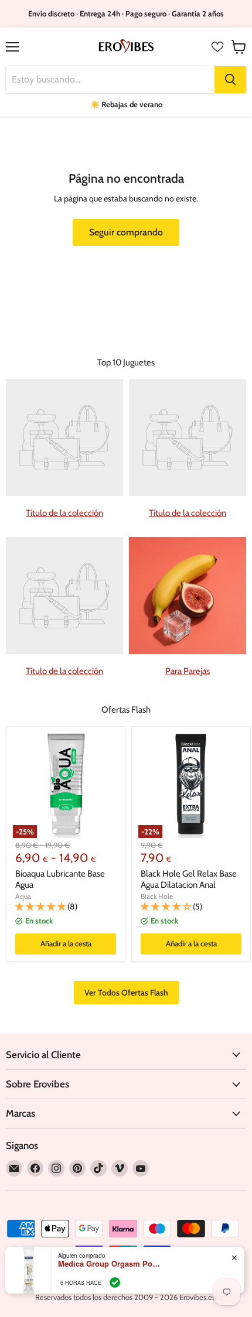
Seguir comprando (126, 232)
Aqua (23, 896)
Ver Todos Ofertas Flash (126, 992)
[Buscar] (230, 79)
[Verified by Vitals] (115, 1282)
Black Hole (157, 896)
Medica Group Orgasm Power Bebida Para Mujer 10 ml (111, 1263)
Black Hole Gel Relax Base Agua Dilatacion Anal (189, 879)
